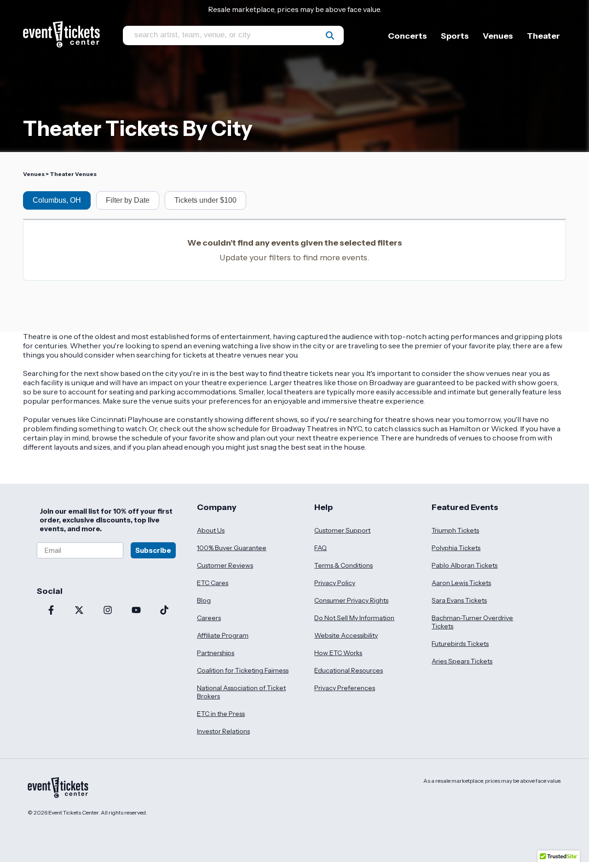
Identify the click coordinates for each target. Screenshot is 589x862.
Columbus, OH (57, 200)
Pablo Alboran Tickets (464, 565)
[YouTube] (136, 610)
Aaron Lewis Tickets (461, 583)
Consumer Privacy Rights (351, 600)
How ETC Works (338, 653)
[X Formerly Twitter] (79, 610)
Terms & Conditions (343, 565)
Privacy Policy (334, 583)
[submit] (330, 35)
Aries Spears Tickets (462, 661)
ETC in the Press (221, 714)
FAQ (320, 548)
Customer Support (342, 530)
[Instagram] (107, 610)
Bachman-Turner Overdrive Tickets (472, 622)
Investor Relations (223, 731)
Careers (209, 618)
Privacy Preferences (344, 688)
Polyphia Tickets (456, 548)
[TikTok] (164, 610)
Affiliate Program (222, 635)
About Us (211, 530)
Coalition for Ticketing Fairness (243, 670)
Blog (204, 600)
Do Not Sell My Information (354, 618)
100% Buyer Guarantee (231, 548)
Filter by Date (128, 200)
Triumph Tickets (455, 530)
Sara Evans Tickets (459, 600)
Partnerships (215, 653)
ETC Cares (212, 583)
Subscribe (153, 550)
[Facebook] (51, 610)
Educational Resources (348, 670)
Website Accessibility (346, 635)
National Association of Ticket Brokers (241, 692)
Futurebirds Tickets (460, 643)
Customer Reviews (225, 565)
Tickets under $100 (205, 200)
